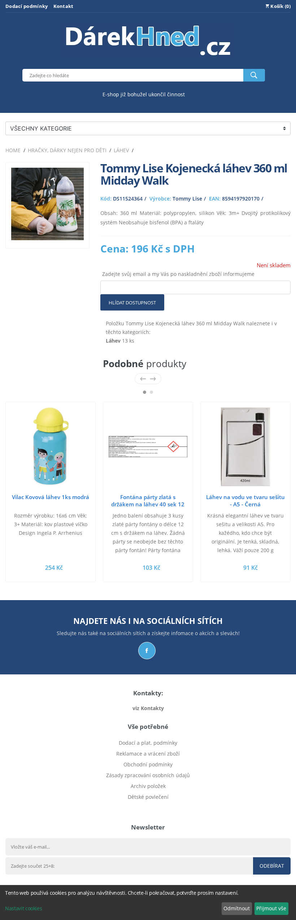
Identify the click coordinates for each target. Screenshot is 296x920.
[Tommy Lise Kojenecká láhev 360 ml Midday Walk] (47, 238)
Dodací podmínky (26, 6)
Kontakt (63, 6)
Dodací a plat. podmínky (148, 742)
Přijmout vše (271, 908)
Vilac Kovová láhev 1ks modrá (50, 497)
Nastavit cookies (23, 908)
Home (13, 150)
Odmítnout (236, 908)
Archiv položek (148, 786)
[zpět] (143, 378)
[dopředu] (153, 378)
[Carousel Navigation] (148, 378)
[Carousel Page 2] (151, 392)
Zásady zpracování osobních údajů (148, 775)
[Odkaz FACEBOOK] (147, 650)
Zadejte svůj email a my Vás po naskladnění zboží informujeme (178, 273)
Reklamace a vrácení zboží (148, 753)
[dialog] (148, 902)
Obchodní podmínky (148, 764)
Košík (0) (280, 6)
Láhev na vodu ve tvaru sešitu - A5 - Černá (245, 500)
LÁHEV (121, 150)
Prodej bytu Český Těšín (148, 807)
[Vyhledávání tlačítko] (254, 75)
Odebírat (272, 865)
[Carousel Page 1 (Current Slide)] (144, 392)
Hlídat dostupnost (132, 302)
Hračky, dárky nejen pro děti (67, 150)
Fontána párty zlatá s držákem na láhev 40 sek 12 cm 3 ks (147, 504)
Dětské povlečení (148, 796)
